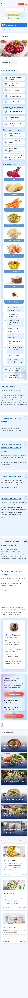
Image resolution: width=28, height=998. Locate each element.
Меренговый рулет (9, 927)
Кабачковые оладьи (9, 860)
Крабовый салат (8, 894)
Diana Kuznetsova (8, 55)
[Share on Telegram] (2, 725)
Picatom (6, 30)
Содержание (7, 62)
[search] (25, 9)
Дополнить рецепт (14, 694)
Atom (5, 4)
